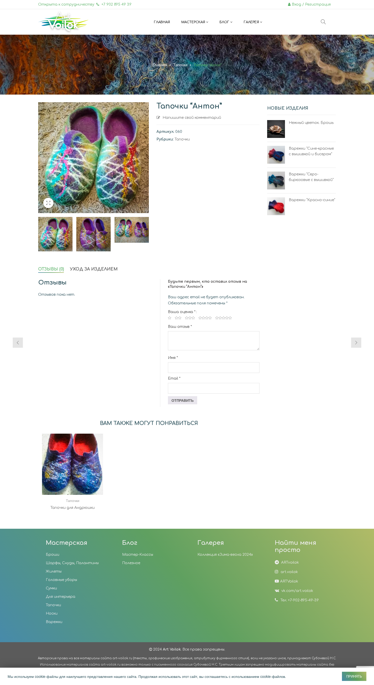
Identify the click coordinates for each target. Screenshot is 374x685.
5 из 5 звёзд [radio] (223, 317)
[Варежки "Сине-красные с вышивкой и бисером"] (276, 155)
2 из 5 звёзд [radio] (178, 317)
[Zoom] (48, 203)
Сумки (51, 588)
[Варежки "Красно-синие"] (276, 206)
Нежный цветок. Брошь (311, 123)
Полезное (131, 563)
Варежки (54, 622)
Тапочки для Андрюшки (72, 508)
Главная (160, 64)
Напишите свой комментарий (192, 118)
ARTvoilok (289, 562)
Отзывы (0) (51, 269)
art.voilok (289, 572)
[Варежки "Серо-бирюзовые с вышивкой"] (276, 180)
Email (174, 378)
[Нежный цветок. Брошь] (276, 129)
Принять (354, 676)
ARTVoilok (289, 581)
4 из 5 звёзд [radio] (205, 317)
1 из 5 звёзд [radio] (169, 317)
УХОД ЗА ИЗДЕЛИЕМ (94, 269)
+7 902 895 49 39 (116, 4)
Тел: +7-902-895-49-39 (299, 600)
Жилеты (54, 571)
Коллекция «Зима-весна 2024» (225, 555)
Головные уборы (61, 580)
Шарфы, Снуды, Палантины (72, 563)
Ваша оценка (181, 312)
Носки (51, 613)
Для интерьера (60, 597)
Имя (173, 358)
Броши (52, 555)
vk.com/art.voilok (296, 591)
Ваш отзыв (180, 327)
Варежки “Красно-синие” (312, 200)
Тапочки (180, 64)
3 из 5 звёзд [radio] (190, 317)
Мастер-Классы (137, 555)
